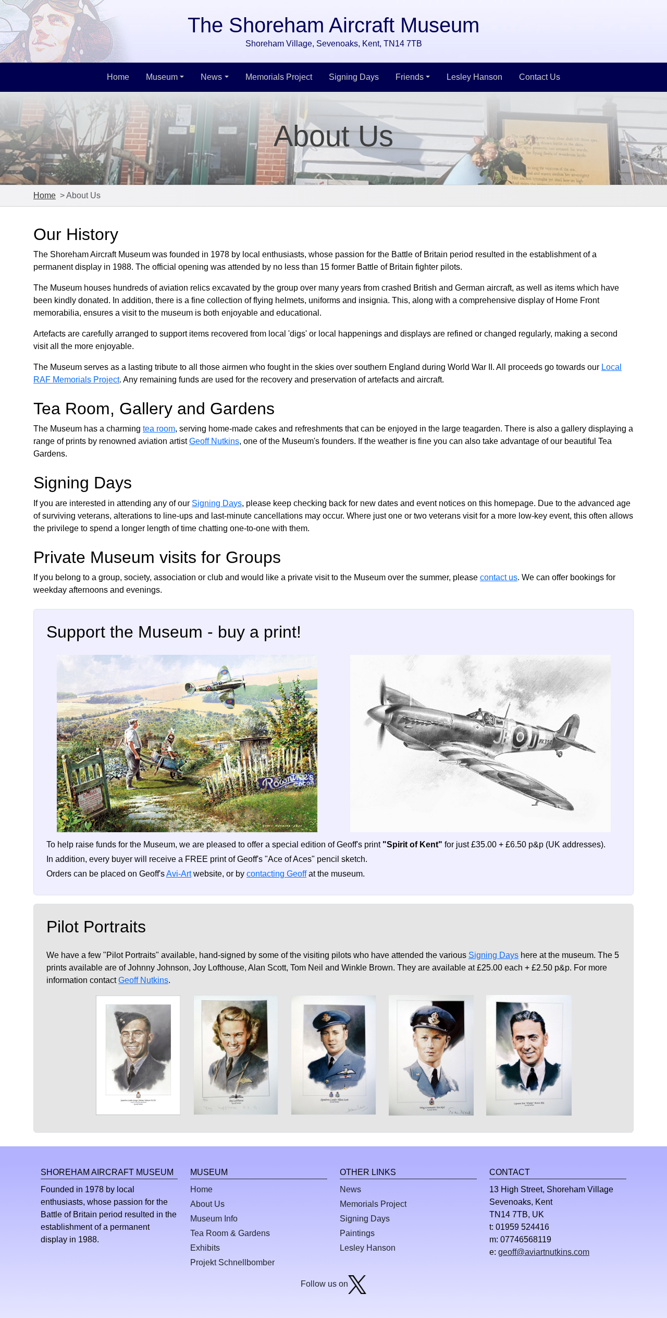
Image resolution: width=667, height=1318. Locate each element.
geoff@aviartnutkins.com (543, 1252)
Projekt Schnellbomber (232, 1262)
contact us (498, 577)
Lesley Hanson (474, 77)
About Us (207, 1204)
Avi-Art (178, 873)
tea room (159, 428)
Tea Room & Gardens (230, 1233)
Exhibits (205, 1247)
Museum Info (214, 1218)
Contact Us (539, 77)
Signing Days (354, 77)
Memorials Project (278, 77)
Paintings (357, 1233)
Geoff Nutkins (214, 441)
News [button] (211, 77)
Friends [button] (410, 77)
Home (118, 77)
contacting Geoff (276, 873)
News (350, 1189)
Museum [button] (162, 77)
